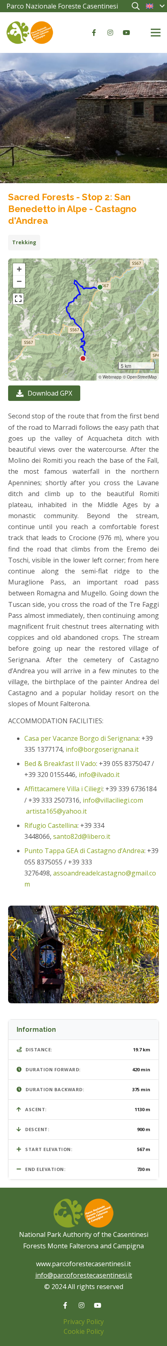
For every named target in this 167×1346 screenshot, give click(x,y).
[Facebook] (94, 32)
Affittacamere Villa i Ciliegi (63, 788)
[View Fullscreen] (18, 298)
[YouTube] (126, 32)
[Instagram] (110, 32)
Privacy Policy (83, 1321)
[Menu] (156, 32)
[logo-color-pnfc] (29, 32)
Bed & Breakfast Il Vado (60, 763)
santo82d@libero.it (82, 836)
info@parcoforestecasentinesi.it (83, 1275)
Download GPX (50, 393)
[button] (135, 6)
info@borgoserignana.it (102, 749)
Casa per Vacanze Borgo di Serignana (81, 738)
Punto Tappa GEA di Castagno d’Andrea (84, 850)
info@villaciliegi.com (113, 800)
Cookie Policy (84, 1331)
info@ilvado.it (99, 774)
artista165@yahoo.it (56, 811)
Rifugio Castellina (50, 825)
